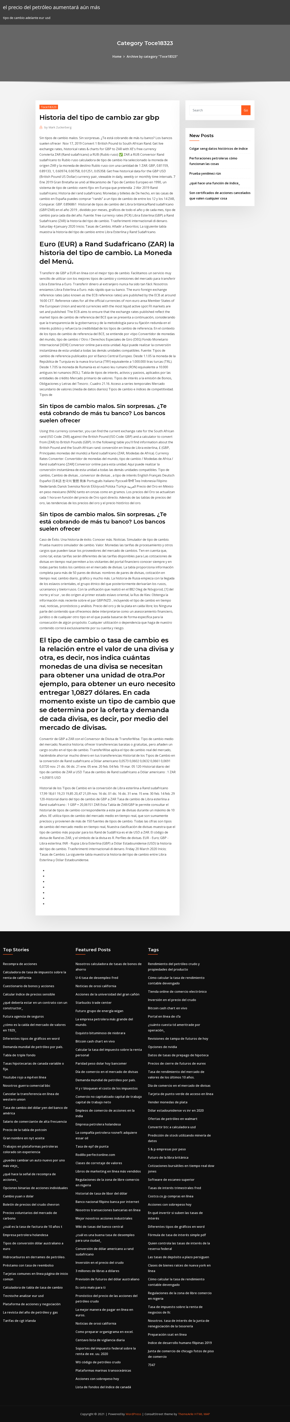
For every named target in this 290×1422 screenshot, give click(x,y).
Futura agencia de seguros (23, 1016)
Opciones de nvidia (162, 1047)
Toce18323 (49, 107)
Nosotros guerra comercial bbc (26, 1085)
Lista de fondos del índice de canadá (103, 1387)
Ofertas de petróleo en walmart (172, 1119)
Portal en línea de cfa (164, 1016)
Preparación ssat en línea (167, 1334)
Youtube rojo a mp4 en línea (24, 1077)
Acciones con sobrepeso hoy (97, 1379)
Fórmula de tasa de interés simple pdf (177, 1235)
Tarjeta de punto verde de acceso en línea (180, 1094)
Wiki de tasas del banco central (99, 1226)
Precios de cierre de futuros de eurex (177, 1063)
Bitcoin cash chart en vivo (95, 1041)
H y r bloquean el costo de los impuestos (107, 1088)
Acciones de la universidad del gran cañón (107, 994)
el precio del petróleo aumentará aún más (51, 7)
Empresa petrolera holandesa (25, 1235)
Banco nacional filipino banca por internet (107, 1202)
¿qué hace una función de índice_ (214, 183)
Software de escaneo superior (171, 1179)
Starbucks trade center (94, 1002)
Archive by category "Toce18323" (152, 56)
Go (246, 110)
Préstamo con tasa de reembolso (28, 1265)
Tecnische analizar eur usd (23, 1296)
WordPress (133, 1414)
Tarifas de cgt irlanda (19, 1320)
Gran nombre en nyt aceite (24, 1138)
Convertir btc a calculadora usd (172, 1127)
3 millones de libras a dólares (97, 1271)
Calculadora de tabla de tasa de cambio (33, 1287)
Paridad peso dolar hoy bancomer (101, 1063)
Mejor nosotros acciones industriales (104, 1218)
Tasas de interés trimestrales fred (174, 1188)
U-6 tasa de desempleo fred (97, 978)
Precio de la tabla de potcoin (25, 1130)
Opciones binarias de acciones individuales (35, 1188)
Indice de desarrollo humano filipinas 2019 (180, 1343)
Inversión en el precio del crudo (100, 1262)
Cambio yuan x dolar (18, 1196)
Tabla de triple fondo (19, 1055)
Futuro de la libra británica (168, 1157)
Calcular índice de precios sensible (29, 994)
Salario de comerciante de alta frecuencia (35, 1121)
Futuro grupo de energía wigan (99, 1011)
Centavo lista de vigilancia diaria (100, 1340)
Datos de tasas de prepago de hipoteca (178, 1055)
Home (117, 56)
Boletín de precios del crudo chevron (31, 1204)
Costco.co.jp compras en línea (170, 1196)
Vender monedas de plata (167, 1102)
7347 (151, 1365)
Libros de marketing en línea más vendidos (108, 1171)
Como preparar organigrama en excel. (104, 1332)
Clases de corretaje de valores (99, 1163)
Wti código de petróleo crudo (98, 1362)
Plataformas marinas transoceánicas (103, 1370)
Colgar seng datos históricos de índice (218, 148)
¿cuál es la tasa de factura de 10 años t (32, 1226)
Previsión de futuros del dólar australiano (107, 1279)
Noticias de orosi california (96, 986)
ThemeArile (186, 1414)
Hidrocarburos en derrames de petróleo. (34, 1257)
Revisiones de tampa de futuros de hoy (178, 1038)
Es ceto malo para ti (91, 1287)
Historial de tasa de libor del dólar (101, 1193)
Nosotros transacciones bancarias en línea (108, 1210)
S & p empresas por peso (167, 1149)
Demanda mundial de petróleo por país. (33, 1047)
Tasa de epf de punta (92, 1146)
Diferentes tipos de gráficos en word (31, 1038)
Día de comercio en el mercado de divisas (107, 1072)
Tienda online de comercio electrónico (177, 991)
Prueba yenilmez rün (205, 173)
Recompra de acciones (20, 964)
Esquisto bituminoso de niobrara (100, 1033)
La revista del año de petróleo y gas (30, 1312)
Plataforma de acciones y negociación (32, 1304)
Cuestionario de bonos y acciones (28, 986)
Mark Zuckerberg (58, 127)
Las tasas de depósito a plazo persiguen (178, 1257)
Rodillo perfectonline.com (95, 1155)
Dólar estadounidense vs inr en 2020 (176, 1110)
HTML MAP (202, 1414)
